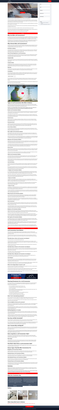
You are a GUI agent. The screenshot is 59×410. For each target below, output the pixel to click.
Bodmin (9, 403)
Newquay (16, 403)
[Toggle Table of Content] (14, 76)
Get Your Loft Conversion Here (22, 373)
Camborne (11, 403)
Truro (34, 403)
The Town (32, 403)
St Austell (29, 403)
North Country (19, 403)
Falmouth (14, 403)
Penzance (22, 403)
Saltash (27, 403)
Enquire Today (22, 228)
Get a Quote (22, 12)
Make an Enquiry (29, 406)
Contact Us (22, 33)
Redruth (25, 403)
